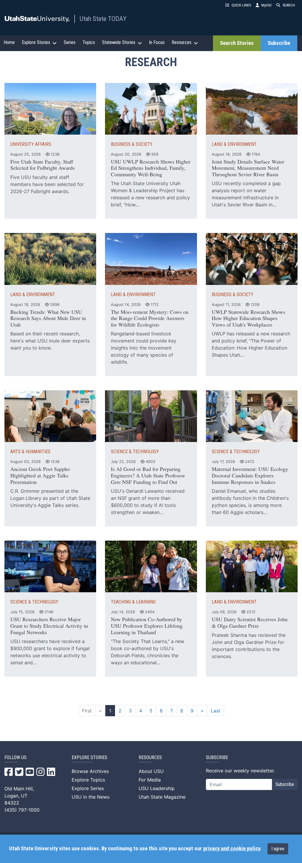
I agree (277, 848)
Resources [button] (181, 42)
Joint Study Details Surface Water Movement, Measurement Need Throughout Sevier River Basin (248, 168)
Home (9, 42)
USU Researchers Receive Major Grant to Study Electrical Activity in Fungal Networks (49, 625)
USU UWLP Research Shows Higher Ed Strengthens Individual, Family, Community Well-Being (151, 168)
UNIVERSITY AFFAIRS (30, 144)
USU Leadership (157, 788)
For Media (150, 780)
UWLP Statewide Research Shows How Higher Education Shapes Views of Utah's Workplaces (248, 318)
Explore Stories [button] (36, 42)
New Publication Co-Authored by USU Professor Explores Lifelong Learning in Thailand (147, 625)
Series (70, 42)
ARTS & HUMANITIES (30, 451)
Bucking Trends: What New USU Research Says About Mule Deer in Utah (48, 318)
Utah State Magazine (162, 797)
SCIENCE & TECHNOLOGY (135, 451)
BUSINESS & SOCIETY (131, 144)
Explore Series (88, 788)
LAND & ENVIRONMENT (234, 144)
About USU (151, 771)
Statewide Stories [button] (118, 42)
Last (215, 711)
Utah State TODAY (103, 18)
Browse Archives (90, 771)
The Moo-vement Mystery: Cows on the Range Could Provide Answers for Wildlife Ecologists (149, 318)
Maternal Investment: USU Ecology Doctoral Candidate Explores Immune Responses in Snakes (250, 475)
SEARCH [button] (289, 5)
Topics (89, 42)
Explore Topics (88, 780)
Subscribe (279, 43)
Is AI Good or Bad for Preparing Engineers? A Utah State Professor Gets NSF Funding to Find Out (148, 475)
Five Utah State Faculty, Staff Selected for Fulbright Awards (42, 165)
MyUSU (266, 5)
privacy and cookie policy (231, 848)
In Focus (157, 42)
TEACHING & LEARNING (133, 602)
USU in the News (90, 797)
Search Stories (237, 43)
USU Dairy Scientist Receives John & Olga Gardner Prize (250, 622)
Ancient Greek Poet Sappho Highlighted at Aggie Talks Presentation (40, 475)
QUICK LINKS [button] (241, 5)
